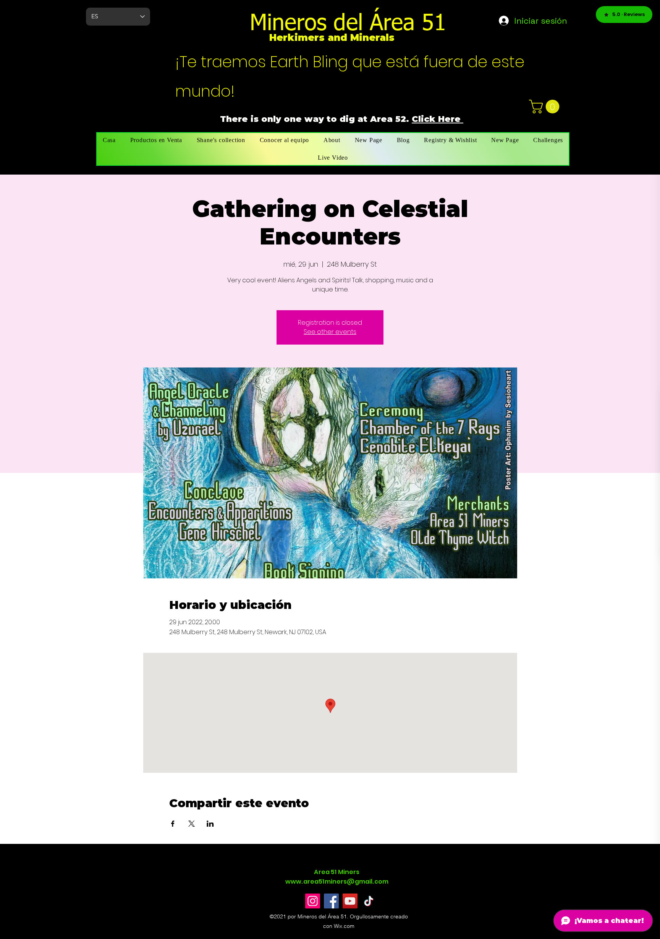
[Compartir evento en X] (191, 824)
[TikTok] (368, 901)
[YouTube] (350, 901)
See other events (330, 331)
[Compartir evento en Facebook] (172, 824)
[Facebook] (331, 901)
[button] (546, 106)
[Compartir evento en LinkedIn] (210, 824)
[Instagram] (312, 901)
